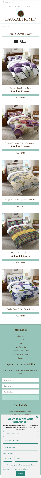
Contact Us (20, 340)
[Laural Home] (20, 16)
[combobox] (8, 459)
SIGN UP (20, 474)
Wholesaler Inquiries (20, 354)
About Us (20, 336)
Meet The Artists (20, 347)
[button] (17, 91)
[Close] (37, 417)
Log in (11, 6)
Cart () (20, 6)
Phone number (8, 454)
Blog (20, 343)
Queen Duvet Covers (20, 34)
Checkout (28, 6)
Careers (20, 358)
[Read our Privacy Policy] (36, 468)
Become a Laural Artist (20, 351)
